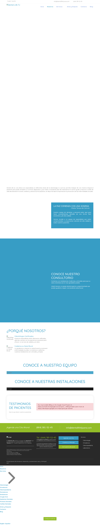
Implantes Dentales (6, 499)
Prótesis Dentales (6, 501)
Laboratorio (86, 448)
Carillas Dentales (5, 504)
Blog (91, 6)
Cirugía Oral (4, 497)
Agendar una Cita (69, 438)
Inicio (42, 6)
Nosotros (50, 6)
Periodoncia (4, 492)
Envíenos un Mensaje (69, 442)
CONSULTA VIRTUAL (50, 519)
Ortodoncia (86, 443)
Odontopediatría (88, 445)
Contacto (84, 6)
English (2, 523)
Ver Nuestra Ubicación (68, 447)
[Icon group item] (85, 462)
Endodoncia (4, 494)
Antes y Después (72, 6)
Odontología (86, 440)
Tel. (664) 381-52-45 (46, 437)
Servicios (59, 6)
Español (7, 523)
